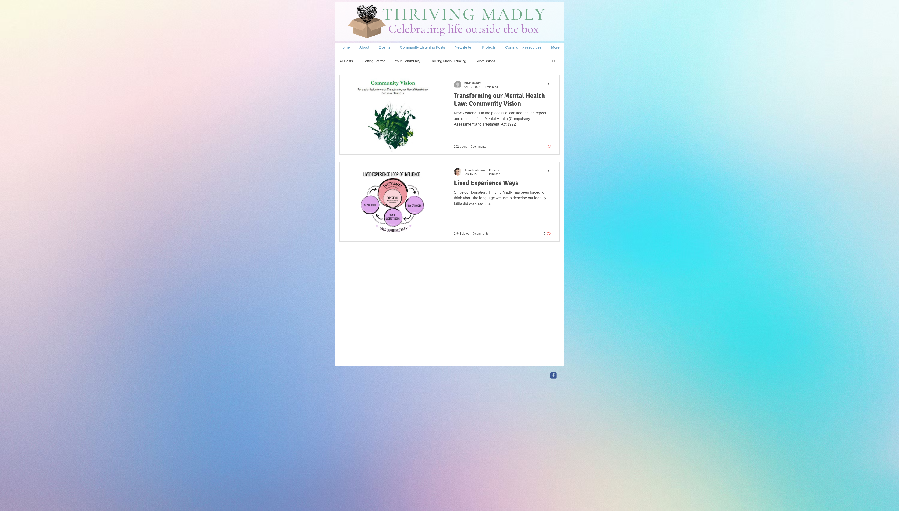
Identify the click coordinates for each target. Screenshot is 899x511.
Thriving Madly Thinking (448, 61)
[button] (553, 61)
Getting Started (373, 61)
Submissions (485, 61)
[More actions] (550, 84)
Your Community (407, 61)
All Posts (346, 61)
